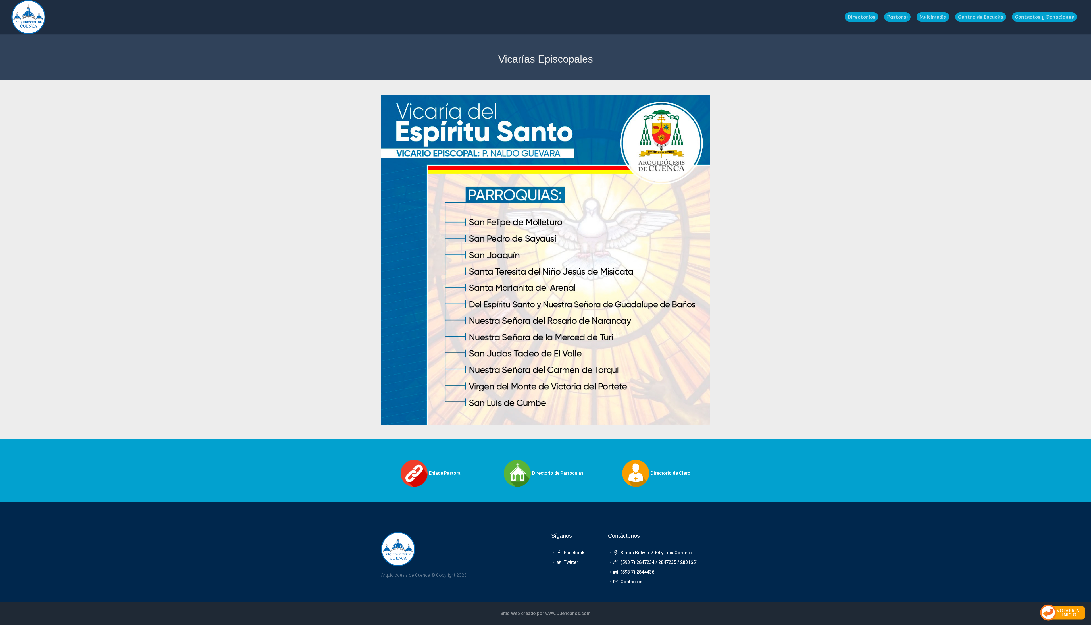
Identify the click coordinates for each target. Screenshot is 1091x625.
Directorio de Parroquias (558, 473)
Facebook (574, 552)
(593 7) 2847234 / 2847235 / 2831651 (659, 562)
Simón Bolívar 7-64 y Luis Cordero (656, 552)
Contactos (631, 581)
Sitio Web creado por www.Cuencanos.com (545, 613)
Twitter (571, 562)
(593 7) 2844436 (637, 572)
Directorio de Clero (670, 473)
